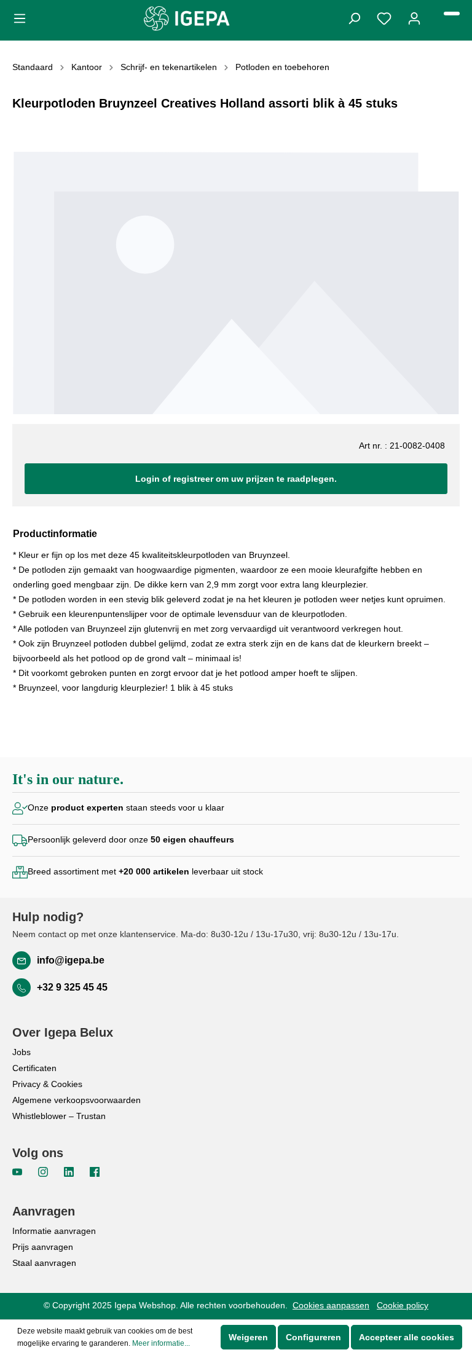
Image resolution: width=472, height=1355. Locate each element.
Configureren (313, 1337)
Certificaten (34, 1068)
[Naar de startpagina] (186, 18)
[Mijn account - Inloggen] (414, 17)
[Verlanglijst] (384, 17)
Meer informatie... (161, 1343)
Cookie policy (402, 1305)
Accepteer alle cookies (406, 1337)
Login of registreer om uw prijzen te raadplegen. (236, 479)
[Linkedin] (70, 1171)
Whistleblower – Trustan (59, 1116)
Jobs (21, 1052)
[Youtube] (18, 1171)
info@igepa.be (70, 960)
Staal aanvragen (44, 1263)
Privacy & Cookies (47, 1084)
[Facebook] (95, 1171)
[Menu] (23, 17)
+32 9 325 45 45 (72, 987)
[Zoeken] (354, 17)
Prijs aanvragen (42, 1247)
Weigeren (248, 1337)
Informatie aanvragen (54, 1231)
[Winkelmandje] (452, 13)
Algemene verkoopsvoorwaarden (76, 1100)
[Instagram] (44, 1171)
